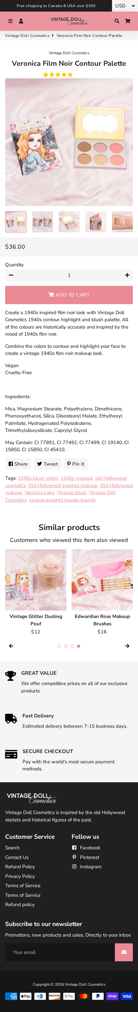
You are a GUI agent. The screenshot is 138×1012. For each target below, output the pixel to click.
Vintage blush (72, 492)
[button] (58, 75)
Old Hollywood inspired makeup (63, 485)
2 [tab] (65, 646)
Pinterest (89, 857)
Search (12, 848)
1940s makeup (77, 478)
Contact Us (17, 857)
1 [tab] (59, 646)
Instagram (90, 866)
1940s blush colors (38, 478)
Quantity (14, 265)
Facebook (89, 848)
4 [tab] (78, 646)
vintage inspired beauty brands (62, 500)
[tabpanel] (35, 592)
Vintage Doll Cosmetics (27, 35)
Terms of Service (22, 885)
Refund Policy (20, 866)
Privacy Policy (20, 876)
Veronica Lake (40, 492)
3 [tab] (72, 646)
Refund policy (20, 904)
